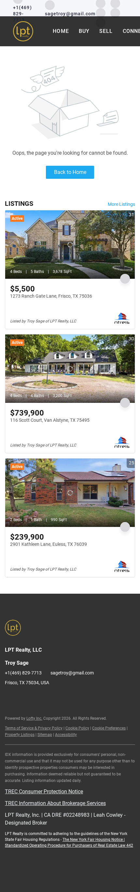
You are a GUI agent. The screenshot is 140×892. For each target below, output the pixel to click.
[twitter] (36, 697)
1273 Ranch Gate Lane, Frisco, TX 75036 (51, 296)
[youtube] (115, 12)
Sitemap (44, 734)
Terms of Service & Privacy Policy (34, 728)
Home (61, 31)
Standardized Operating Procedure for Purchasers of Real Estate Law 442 (69, 845)
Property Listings (20, 734)
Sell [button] (106, 31)
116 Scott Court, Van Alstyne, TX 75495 (50, 420)
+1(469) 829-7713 (23, 672)
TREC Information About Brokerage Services (55, 803)
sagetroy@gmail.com (72, 672)
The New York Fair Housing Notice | (94, 839)
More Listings (121, 204)
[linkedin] (23, 697)
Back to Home (70, 172)
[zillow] (49, 697)
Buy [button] (84, 31)
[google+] (88, 697)
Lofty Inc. (34, 718)
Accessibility (66, 734)
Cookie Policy (77, 728)
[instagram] (100, 12)
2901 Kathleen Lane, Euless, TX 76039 (48, 544)
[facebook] (10, 697)
